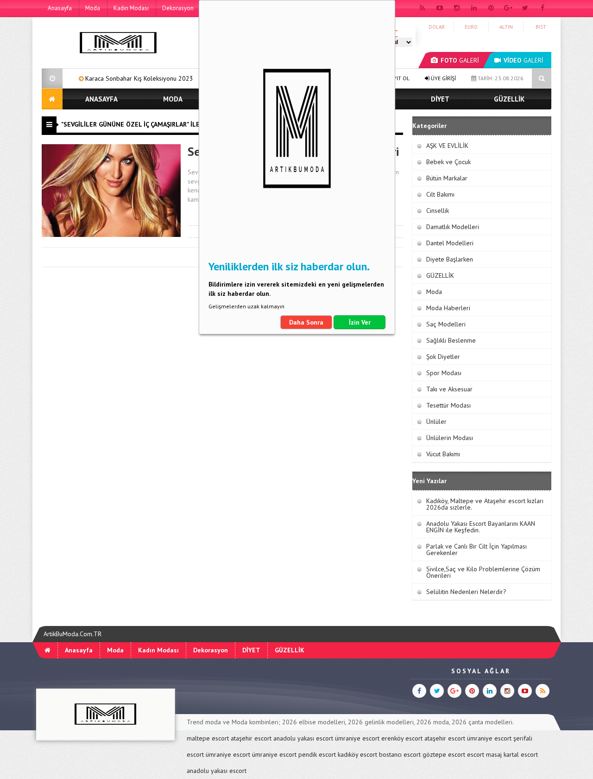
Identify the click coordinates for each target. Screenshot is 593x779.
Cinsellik (437, 210)
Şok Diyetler (443, 356)
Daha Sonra (306, 322)
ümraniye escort (357, 738)
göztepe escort (444, 754)
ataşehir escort (251, 738)
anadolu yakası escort (303, 738)
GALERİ (460, 60)
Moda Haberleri (448, 308)
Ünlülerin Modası (449, 438)
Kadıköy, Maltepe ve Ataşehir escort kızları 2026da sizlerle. (484, 504)
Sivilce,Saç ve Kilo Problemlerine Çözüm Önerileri (483, 572)
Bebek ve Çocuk (448, 162)
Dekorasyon (178, 8)
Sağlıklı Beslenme (451, 340)
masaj (494, 754)
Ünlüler (436, 421)
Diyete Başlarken (449, 259)
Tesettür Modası (448, 405)
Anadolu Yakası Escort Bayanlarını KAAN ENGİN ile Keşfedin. (480, 526)
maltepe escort (208, 738)
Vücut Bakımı (443, 454)
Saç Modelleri (446, 324)
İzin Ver (360, 322)
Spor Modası (443, 373)
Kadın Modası (131, 8)
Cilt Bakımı (440, 194)
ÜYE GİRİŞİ (442, 78)
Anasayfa (60, 8)
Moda (92, 8)
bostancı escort (400, 754)
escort (475, 754)
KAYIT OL (398, 78)
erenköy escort (402, 738)
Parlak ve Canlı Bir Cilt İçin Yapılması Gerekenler (476, 549)
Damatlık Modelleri (452, 227)
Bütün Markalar (446, 178)
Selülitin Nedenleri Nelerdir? (466, 591)
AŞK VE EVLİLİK (447, 145)
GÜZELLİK (509, 99)
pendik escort (317, 754)
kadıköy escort (357, 754)
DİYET (440, 99)
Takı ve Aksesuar (449, 389)
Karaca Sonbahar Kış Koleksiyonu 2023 (117, 78)
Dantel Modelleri (449, 243)
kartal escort (521, 754)
